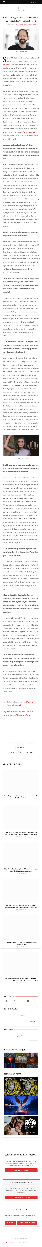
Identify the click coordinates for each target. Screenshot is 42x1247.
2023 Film (10, 744)
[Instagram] (14, 1001)
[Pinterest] (24, 752)
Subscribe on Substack (21, 1170)
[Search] (31, 2)
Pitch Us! (10, 1222)
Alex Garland (9, 85)
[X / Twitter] (7, 1001)
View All (33, 1021)
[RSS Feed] (35, 1001)
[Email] (27, 752)
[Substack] (28, 1001)
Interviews (30, 744)
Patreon (28, 715)
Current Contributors (27, 1222)
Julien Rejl (20, 747)
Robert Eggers (33, 82)
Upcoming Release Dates (21, 1197)
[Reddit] (31, 752)
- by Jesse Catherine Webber (26, 25)
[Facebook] (17, 752)
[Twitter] (20, 752)
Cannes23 (20, 744)
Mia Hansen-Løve (23, 82)
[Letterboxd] (21, 1001)
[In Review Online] (21, 9)
